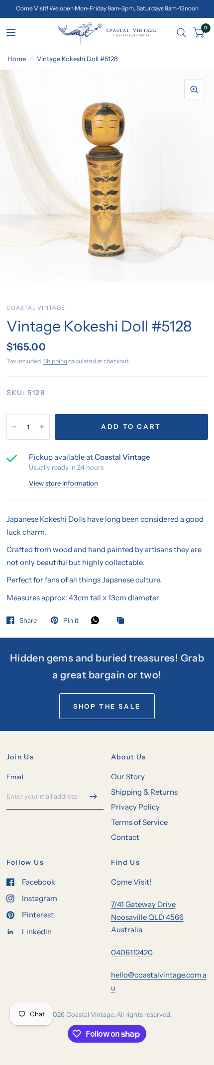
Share (28, 620)
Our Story (128, 776)
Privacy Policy (135, 807)
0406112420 (132, 952)
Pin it (71, 620)
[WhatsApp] (97, 620)
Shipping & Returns (144, 792)
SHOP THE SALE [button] (107, 706)
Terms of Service (139, 822)
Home (16, 59)
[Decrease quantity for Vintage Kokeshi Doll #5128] (14, 426)
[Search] (181, 33)
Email (14, 777)
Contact (125, 837)
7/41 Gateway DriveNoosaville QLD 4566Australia (147, 917)
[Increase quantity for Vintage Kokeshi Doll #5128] (41, 426)
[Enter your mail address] (94, 797)
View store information (63, 483)
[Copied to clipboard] (122, 620)
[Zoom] (194, 89)
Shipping (55, 361)
